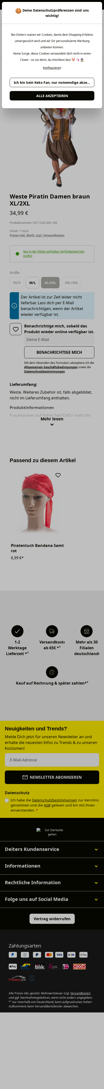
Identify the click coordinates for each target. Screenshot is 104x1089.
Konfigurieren (52, 68)
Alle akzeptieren (52, 95)
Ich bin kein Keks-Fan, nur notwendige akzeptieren (54, 82)
